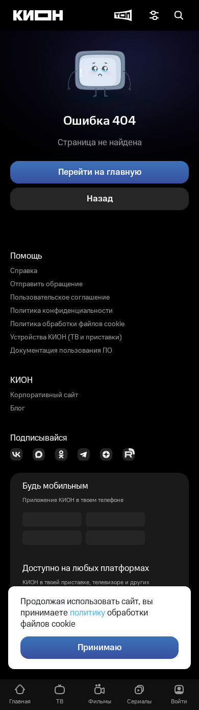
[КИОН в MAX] (42, 454)
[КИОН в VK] (19, 454)
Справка (23, 271)
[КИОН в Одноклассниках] (64, 454)
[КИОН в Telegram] (87, 454)
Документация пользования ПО (61, 350)
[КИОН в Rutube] (131, 454)
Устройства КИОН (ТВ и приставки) (66, 337)
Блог (17, 408)
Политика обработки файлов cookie (67, 324)
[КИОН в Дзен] (109, 454)
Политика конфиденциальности (61, 310)
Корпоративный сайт (44, 395)
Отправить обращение (46, 284)
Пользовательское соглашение (60, 297)
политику (87, 613)
